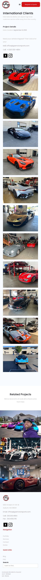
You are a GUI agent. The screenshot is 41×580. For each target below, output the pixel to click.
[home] (5, 5)
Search (5, 562)
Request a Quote (31, 4)
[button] (20, 5)
